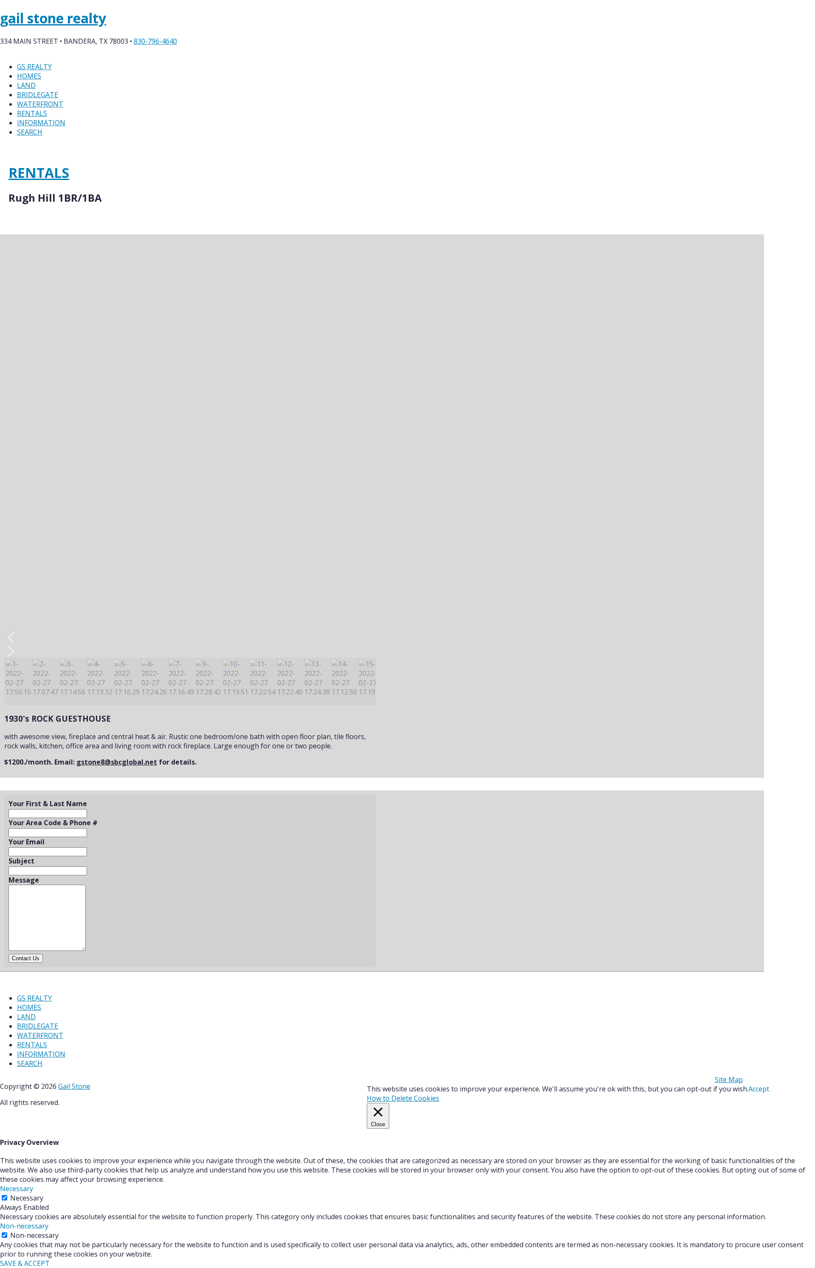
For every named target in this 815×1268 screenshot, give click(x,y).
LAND (26, 85)
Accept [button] (758, 1089)
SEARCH (29, 132)
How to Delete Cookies (403, 1098)
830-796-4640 (155, 41)
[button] (190, 637)
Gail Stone (74, 1086)
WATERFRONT (40, 104)
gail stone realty (53, 18)
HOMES (29, 76)
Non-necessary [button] (24, 1226)
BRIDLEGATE (37, 94)
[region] (190, 472)
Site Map (729, 1079)
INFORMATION (41, 122)
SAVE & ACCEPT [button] (25, 1263)
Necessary (26, 1198)
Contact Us (25, 958)
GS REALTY (34, 66)
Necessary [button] (16, 1188)
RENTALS (32, 113)
